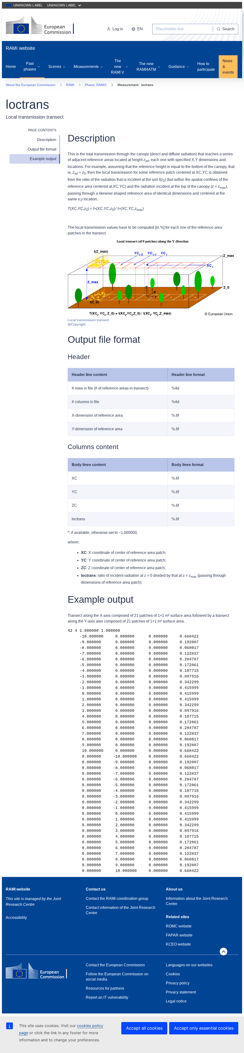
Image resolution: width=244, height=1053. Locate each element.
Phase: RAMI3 (96, 85)
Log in (117, 29)
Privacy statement (181, 992)
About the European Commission (31, 85)
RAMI (70, 85)
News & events (228, 66)
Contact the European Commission (115, 965)
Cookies (173, 974)
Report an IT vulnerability (107, 997)
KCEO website (178, 944)
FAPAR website (179, 935)
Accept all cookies (144, 1028)
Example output (43, 159)
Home (11, 67)
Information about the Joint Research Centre (197, 901)
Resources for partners (105, 988)
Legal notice (176, 1001)
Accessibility (16, 918)
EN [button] (140, 29)
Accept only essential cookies (204, 1028)
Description (46, 140)
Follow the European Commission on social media (117, 976)
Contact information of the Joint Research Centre (120, 910)
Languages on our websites (189, 965)
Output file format (42, 149)
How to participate (206, 66)
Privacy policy (177, 983)
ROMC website (179, 926)
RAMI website (18, 889)
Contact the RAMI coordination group (117, 898)
